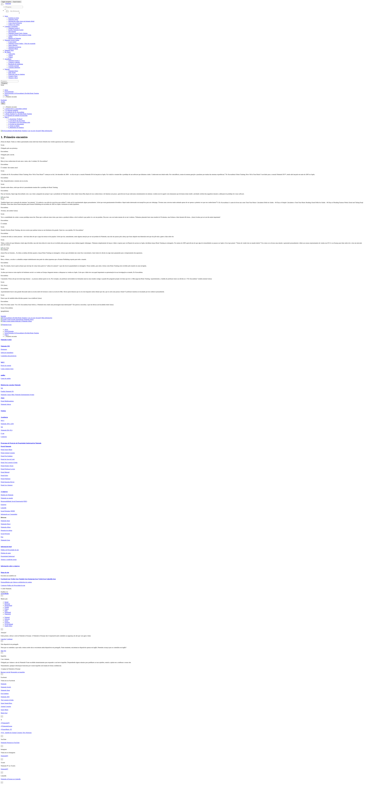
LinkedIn (3, 508)
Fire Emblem (5, 693)
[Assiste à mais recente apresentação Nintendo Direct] (17, 319)
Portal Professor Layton (8, 469)
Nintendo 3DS (5, 346)
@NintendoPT (5, 723)
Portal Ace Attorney (7, 485)
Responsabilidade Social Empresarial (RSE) (14, 501)
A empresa (4, 491)
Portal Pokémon (5, 479)
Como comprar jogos (7, 369)
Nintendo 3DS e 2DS (7, 424)
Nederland (8, 612)
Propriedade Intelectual (8, 556)
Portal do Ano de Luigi (8, 459)
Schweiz (7, 619)
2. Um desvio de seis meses (16, 120)
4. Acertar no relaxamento (16, 124)
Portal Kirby (4, 475)
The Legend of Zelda (7, 700)
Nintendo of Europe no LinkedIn (11, 779)
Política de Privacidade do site (10, 550)
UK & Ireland (9, 624)
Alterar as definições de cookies (22, 582)
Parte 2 (7, 117)
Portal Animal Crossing (8, 453)
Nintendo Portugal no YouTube (10, 742)
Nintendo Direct (5, 524)
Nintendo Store (5, 521)
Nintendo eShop (6, 527)
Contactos (4, 436)
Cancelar (3, 639)
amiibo (3, 375)
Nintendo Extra (5, 540)
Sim (5, 651)
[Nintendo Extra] (6, 324)
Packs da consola (6, 365)
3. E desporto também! (11, 110)
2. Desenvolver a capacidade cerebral (16, 108)
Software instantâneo (7, 352)
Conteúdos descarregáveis (8, 356)
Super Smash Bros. (6, 703)
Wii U (3, 362)
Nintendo (3, 684)
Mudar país (7, 582)
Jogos (2, 398)
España (7, 607)
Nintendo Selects (6, 404)
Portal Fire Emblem (6, 456)
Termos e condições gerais (9, 559)
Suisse (6, 621)
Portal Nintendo (6, 446)
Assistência (4, 417)
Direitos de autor (6, 553)
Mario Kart (4, 713)
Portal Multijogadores (7, 401)
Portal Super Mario (6, 449)
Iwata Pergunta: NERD (8, 511)
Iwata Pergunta (9, 91)
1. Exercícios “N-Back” (15, 119)
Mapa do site (5, 572)
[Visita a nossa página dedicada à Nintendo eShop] (16, 321)
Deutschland (8, 605)
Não (2, 651)
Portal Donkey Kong (7, 466)
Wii (2, 388)
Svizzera (7, 622)
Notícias (3, 411)
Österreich (8, 614)
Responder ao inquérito (18, 672)
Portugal (7, 617)
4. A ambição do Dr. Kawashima (14, 112)
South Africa (8, 626)
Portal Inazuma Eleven (7, 482)
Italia (6, 610)
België (6, 602)
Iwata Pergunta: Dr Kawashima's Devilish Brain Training (22, 93)
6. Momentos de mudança (16, 127)
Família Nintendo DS (7, 391)
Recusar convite (5, 672)
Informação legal (6, 546)
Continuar (9, 639)
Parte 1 (7, 95)
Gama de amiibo (6, 378)
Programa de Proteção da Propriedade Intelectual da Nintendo (21, 443)
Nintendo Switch (6, 339)
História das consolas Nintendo (11, 385)
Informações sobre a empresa (10, 566)
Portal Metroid (5, 472)
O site (2, 433)
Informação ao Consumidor (9, 514)
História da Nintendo (7, 495)
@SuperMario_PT (6, 729)
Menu (3, 103)
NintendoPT (4, 756)
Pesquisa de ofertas (6, 530)
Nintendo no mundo (7, 498)
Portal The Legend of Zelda (9, 462)
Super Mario (4, 710)
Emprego (3, 504)
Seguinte (3, 316)
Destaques (4, 349)
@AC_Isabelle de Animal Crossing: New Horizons (16, 732)
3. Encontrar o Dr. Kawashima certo (19, 122)
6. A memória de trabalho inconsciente (16, 115)
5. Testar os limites (13, 126)
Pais (2, 537)
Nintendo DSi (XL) (7, 430)
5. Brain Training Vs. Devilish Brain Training (18, 114)
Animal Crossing (6, 706)
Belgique (7, 604)
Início (6, 90)
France (7, 609)
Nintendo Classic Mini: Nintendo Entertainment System (17, 394)
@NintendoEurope (6, 726)
